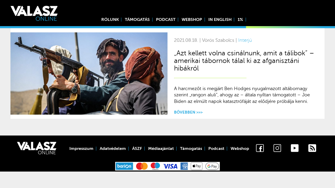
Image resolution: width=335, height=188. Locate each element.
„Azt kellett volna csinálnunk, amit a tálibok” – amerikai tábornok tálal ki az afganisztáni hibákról (244, 60)
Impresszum (81, 148)
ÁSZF (137, 148)
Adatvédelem (113, 148)
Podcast (166, 19)
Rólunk (110, 19)
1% (240, 19)
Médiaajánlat (161, 148)
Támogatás (137, 19)
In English (220, 19)
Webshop (192, 19)
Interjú (245, 40)
